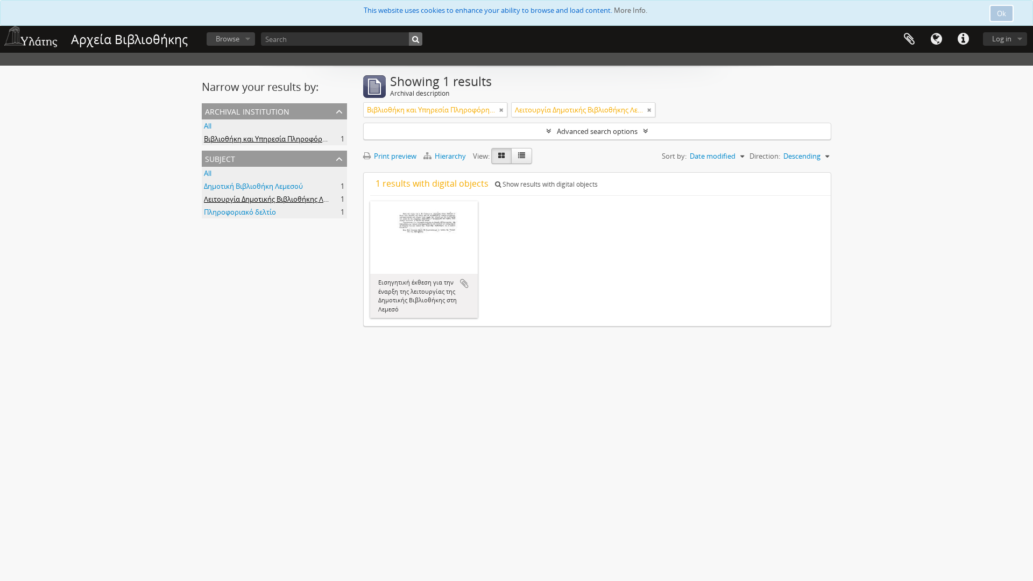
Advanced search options (597, 131)
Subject (220, 158)
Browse (227, 39)
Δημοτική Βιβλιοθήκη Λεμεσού (253, 186)
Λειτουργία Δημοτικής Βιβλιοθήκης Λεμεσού (275, 199)
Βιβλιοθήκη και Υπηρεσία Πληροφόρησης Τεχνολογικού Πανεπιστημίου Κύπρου (334, 139)
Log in (1001, 39)
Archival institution (247, 110)
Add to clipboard (464, 283)
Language (936, 39)
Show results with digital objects (549, 184)
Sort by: (674, 156)
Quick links (963, 39)
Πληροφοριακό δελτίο (240, 212)
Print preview (394, 156)
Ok (1001, 13)
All (207, 126)
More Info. (630, 10)
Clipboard (909, 39)
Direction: (764, 156)
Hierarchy (450, 156)
